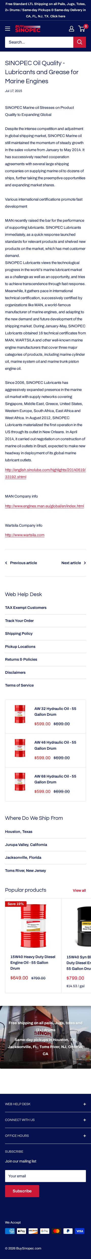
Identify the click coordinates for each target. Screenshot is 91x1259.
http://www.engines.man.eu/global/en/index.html (44, 506)
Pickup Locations (20, 647)
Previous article (23, 563)
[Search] (79, 42)
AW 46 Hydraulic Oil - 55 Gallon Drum (55, 745)
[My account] (71, 28)
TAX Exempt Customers (26, 608)
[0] (82, 29)
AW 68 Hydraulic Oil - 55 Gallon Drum (55, 779)
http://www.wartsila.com (24, 535)
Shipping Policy (19, 634)
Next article (71, 563)
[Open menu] (7, 29)
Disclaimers (15, 672)
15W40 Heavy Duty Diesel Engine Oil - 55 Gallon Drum (32, 963)
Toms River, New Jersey (25, 871)
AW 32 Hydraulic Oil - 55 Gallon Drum (55, 711)
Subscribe (22, 1191)
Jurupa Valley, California (26, 845)
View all (79, 890)
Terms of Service (19, 685)
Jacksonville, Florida (23, 858)
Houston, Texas (18, 832)
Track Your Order (19, 621)
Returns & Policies (21, 659)
